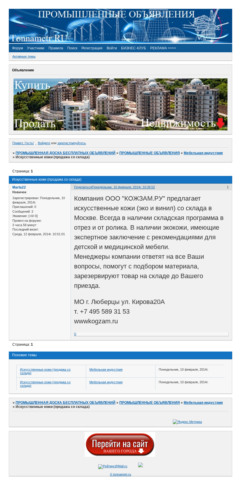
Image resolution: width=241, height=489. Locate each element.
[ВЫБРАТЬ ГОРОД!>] (120, 455)
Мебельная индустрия (203, 153)
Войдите (44, 143)
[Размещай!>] (120, 129)
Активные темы (24, 56)
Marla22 (19, 187)
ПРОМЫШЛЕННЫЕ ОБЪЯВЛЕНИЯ (149, 153)
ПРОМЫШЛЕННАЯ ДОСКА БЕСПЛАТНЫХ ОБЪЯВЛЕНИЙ (66, 153)
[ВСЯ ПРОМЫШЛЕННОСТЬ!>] (120, 42)
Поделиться (83, 187)
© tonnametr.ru (120, 474)
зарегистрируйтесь (71, 143)
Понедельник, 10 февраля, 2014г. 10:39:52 (123, 187)
